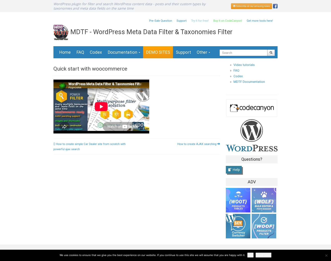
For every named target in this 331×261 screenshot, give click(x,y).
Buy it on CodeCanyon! (227, 20)
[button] (271, 53)
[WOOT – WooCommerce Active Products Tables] (239, 201)
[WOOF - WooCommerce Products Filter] (265, 227)
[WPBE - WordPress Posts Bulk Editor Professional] (265, 201)
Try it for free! (200, 20)
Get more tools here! (260, 20)
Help (236, 170)
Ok (250, 255)
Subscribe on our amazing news (252, 6)
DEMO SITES (158, 52)
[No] (326, 255)
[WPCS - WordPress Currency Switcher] (239, 227)
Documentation (123, 52)
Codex (96, 52)
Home (65, 52)
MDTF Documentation (249, 82)
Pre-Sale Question (160, 20)
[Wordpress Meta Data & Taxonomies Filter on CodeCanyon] (252, 108)
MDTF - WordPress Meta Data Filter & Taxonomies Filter (150, 32)
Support (182, 20)
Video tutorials (244, 65)
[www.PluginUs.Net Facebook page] (275, 6)
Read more (263, 255)
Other (202, 52)
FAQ (80, 52)
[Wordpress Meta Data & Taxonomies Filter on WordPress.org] (252, 135)
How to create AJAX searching (197, 144)
